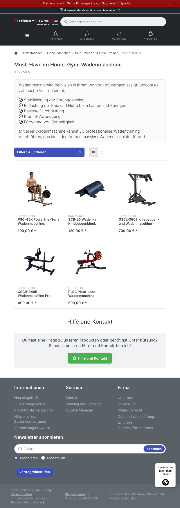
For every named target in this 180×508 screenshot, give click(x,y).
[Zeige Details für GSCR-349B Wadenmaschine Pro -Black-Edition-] (39, 261)
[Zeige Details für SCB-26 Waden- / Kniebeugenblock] (90, 189)
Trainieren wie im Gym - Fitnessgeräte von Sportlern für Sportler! (87, 3)
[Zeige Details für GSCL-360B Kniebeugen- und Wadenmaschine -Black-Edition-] (140, 189)
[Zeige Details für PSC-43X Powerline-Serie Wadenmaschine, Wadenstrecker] (39, 189)
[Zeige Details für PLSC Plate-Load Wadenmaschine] (90, 261)
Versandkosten (21, 494)
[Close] (174, 3)
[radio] (93, 152)
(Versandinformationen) (27, 502)
